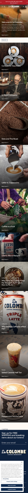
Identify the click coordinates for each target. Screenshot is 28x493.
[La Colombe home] (14, 6)
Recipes (3, 253)
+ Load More (5, 429)
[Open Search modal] (4, 6)
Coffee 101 (4, 278)
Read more (4, 35)
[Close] (21, 462)
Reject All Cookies (12, 485)
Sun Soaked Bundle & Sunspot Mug (13, 3)
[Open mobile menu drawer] (2, 7)
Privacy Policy (6, 478)
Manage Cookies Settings (11, 481)
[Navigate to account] (23, 6)
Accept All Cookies (12, 489)
